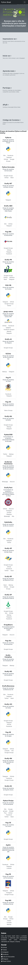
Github (6, 177)
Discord (12, 481)
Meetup (9, 331)
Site (4, 155)
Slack (12, 177)
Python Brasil (6, 2)
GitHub (6, 159)
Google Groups (8, 175)
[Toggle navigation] (24, 2)
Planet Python (6, 961)
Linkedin (7, 750)
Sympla (9, 512)
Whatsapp (5, 481)
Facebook (10, 155)
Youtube (9, 922)
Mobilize (11, 277)
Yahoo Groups (8, 410)
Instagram (9, 510)
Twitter (9, 305)
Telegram (9, 157)
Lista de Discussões (8, 956)
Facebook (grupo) (9, 329)
